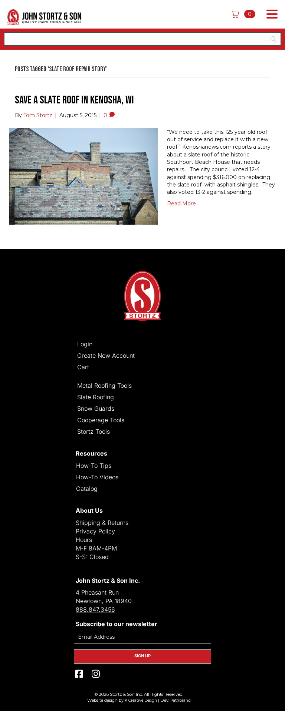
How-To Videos (97, 476)
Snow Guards (95, 408)
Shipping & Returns (102, 522)
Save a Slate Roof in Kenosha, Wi (74, 100)
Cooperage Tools (100, 419)
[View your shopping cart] (238, 14)
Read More (181, 203)
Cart (83, 366)
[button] (270, 14)
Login (84, 343)
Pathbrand (180, 700)
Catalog (87, 488)
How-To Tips (93, 465)
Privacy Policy (95, 531)
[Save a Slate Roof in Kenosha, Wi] (83, 176)
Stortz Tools (93, 431)
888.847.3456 (95, 609)
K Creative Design (141, 700)
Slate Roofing (95, 396)
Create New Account (106, 355)
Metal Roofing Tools (104, 385)
